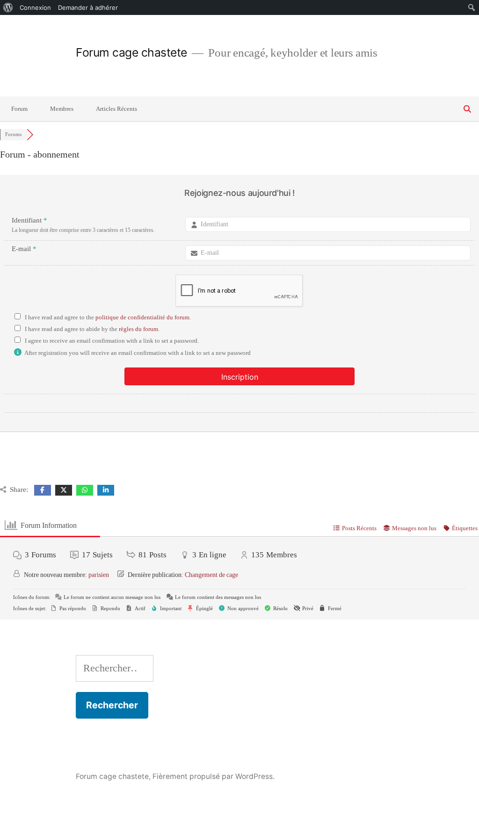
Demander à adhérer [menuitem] (88, 7)
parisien (98, 575)
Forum (19, 109)
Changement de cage (211, 575)
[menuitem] (8, 7)
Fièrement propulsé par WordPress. (213, 776)
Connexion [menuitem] (35, 7)
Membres (61, 109)
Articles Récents (116, 109)
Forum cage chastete (131, 52)
